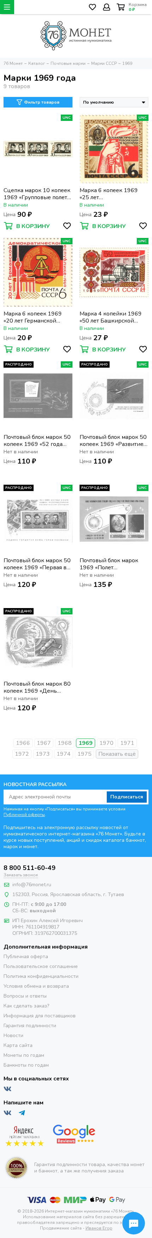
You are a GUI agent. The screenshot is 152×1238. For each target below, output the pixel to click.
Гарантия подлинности (30, 1025)
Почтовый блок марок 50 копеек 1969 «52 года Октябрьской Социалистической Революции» (37, 441)
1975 (84, 754)
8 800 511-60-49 (29, 868)
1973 (43, 754)
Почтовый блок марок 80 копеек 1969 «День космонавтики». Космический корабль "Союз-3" (37, 687)
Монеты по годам (24, 1055)
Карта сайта (18, 1045)
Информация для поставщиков (40, 1015)
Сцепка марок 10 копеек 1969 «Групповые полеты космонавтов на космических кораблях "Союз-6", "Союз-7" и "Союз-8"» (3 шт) (37, 194)
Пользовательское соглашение (41, 966)
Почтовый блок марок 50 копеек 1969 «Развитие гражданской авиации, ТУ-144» (113, 441)
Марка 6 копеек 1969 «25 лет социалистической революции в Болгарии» (112, 194)
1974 (64, 754)
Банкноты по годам (26, 1065)
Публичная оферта (26, 956)
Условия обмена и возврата (36, 986)
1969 (85, 743)
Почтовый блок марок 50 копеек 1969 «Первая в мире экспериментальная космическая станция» (38, 564)
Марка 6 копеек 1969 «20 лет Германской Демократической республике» (33, 317)
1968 (65, 743)
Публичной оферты (24, 814)
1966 (23, 743)
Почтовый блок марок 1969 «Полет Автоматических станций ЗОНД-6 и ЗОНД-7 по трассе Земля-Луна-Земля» (113, 564)
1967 (44, 743)
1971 (127, 743)
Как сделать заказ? (26, 1006)
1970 (106, 743)
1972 (22, 754)
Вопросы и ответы (25, 996)
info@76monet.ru (31, 884)
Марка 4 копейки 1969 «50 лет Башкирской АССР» (111, 317)
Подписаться (126, 796)
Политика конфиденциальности (41, 976)
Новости (13, 1035)
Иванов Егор (99, 1228)
